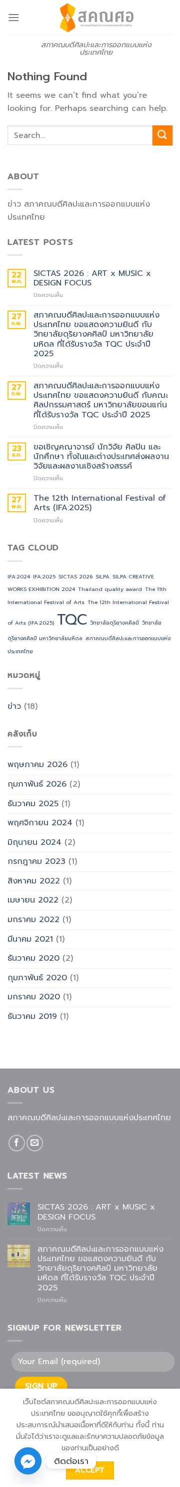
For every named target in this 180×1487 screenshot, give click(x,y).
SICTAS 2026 (75, 576)
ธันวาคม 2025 (33, 804)
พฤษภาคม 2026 (38, 765)
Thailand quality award (110, 589)
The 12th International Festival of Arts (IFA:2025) (100, 503)
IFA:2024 (19, 576)
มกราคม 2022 (34, 920)
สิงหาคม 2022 (34, 881)
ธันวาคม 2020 (34, 958)
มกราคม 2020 (34, 997)
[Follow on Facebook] (16, 1143)
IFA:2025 (44, 576)
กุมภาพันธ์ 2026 (37, 784)
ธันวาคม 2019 (32, 1016)
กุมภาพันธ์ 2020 (37, 978)
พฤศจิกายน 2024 (40, 823)
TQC (72, 620)
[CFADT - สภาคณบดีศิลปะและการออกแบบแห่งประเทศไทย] (96, 17)
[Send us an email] (34, 1143)
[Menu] (14, 17)
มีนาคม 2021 (30, 939)
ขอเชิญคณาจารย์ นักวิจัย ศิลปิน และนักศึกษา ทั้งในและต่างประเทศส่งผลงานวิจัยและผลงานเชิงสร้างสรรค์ (101, 457)
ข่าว (14, 706)
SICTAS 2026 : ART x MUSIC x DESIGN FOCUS (92, 278)
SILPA (103, 576)
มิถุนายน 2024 (35, 842)
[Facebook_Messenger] (28, 1460)
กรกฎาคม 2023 (37, 861)
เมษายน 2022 (33, 900)
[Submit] (162, 135)
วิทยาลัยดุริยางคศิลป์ (114, 623)
